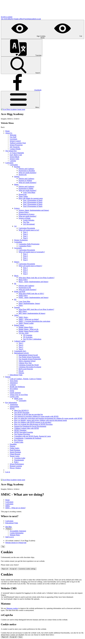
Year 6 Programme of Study (32, 206)
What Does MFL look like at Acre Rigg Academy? (36, 309)
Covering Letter (19, 458)
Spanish (17, 307)
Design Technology (21, 240)
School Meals (14, 157)
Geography (18, 248)
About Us (8, 133)
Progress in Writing (25, 180)
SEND (12, 408)
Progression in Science (26, 214)
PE (15, 284)
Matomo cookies (12, 608)
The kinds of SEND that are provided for (28, 414)
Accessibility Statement (18, 531)
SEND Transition (20, 430)
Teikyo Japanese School (27, 361)
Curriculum (9, 163)
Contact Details (15, 149)
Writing (16, 177)
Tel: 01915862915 (7, 19)
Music (16, 276)
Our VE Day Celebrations (32, 339)
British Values (19, 325)
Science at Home (24, 218)
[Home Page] (13, 109)
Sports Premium (15, 452)
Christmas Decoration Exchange (30, 367)
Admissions (14, 404)
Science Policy (24, 212)
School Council (15, 141)
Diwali (21, 371)
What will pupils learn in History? (30, 266)
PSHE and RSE (19, 291)
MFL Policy (23, 311)
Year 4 (25, 234)
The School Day (11, 151)
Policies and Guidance (26, 169)
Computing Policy (25, 246)
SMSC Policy (23, 317)
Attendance (14, 383)
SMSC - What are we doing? (29, 319)
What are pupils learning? (27, 173)
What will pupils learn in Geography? (32, 252)
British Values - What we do (28, 329)
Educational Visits (16, 375)
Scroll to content (6, 17)
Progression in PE (25, 288)
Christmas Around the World (29, 365)
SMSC (16, 315)
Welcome (13, 135)
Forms (12, 391)
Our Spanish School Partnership (30, 359)
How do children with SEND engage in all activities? (32, 422)
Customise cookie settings (27, 569)
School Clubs (14, 159)
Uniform (13, 385)
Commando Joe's (20, 351)
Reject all (5, 569)
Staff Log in (9, 537)
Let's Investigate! (29, 224)
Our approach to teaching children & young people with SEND (36, 416)
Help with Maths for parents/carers (31, 198)
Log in (7, 472)
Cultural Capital (19, 341)
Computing (18, 242)
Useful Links (14, 397)
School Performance (17, 464)
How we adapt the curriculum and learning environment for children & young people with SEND (48, 418)
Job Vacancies (15, 147)
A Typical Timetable (17, 153)
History (16, 262)
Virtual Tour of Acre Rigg (19, 395)
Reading (17, 167)
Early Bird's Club (16, 155)
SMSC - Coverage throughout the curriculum (34, 321)
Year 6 (25, 238)
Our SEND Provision (21, 412)
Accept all (13, 569)
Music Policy (23, 280)
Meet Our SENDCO (21, 410)
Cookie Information (16, 533)
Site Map (8, 527)
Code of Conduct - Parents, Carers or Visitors (25, 379)
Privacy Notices (15, 468)
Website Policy (15, 535)
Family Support (15, 393)
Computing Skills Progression (29, 244)
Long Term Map (24, 301)
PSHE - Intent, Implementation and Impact (33, 297)
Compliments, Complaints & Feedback (27, 438)
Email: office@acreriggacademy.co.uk (27, 19)
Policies (21, 373)
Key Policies (18, 440)
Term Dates (14, 381)
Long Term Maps (29, 192)
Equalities (13, 444)
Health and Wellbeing (17, 387)
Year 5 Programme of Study (32, 204)
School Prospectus (16, 145)
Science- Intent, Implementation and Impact (34, 210)
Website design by (15, 543)
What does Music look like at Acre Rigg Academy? (36, 278)
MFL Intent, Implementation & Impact (32, 313)
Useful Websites (28, 220)
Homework (23, 175)
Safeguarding (14, 406)
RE (15, 299)
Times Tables (23, 196)
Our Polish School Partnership (29, 357)
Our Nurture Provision (22, 434)
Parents (7, 377)
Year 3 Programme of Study (32, 200)
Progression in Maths (26, 188)
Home (7, 131)
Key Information (11, 402)
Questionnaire (19, 460)
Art (15, 226)
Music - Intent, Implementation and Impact (33, 282)
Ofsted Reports (15, 454)
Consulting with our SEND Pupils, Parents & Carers (32, 436)
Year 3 (25, 232)
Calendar (13, 161)
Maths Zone (18, 398)
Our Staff (13, 137)
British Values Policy (26, 327)
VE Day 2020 (23, 333)
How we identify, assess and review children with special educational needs (40, 420)
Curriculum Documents (27, 228)
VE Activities (27, 337)
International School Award (28, 355)
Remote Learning (16, 466)
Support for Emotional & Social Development (30, 426)
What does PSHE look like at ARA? (31, 293)
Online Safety (14, 448)
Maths (16, 184)
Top (3, 546)
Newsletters (14, 389)
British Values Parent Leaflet (29, 331)
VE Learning (27, 335)
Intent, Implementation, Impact (29, 303)
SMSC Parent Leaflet (26, 323)
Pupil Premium (15, 450)
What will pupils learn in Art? (29, 230)
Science (17, 208)
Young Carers (14, 456)
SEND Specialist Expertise (23, 432)
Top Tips (26, 222)
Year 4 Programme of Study (32, 202)
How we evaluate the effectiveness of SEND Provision (33, 424)
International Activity (21, 353)
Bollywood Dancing (26, 369)
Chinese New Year (25, 363)
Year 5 (25, 236)
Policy (21, 305)
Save (20, 637)
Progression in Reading (27, 171)
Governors (13, 139)
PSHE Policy (23, 295)
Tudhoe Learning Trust (18, 143)
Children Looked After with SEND (26, 428)
